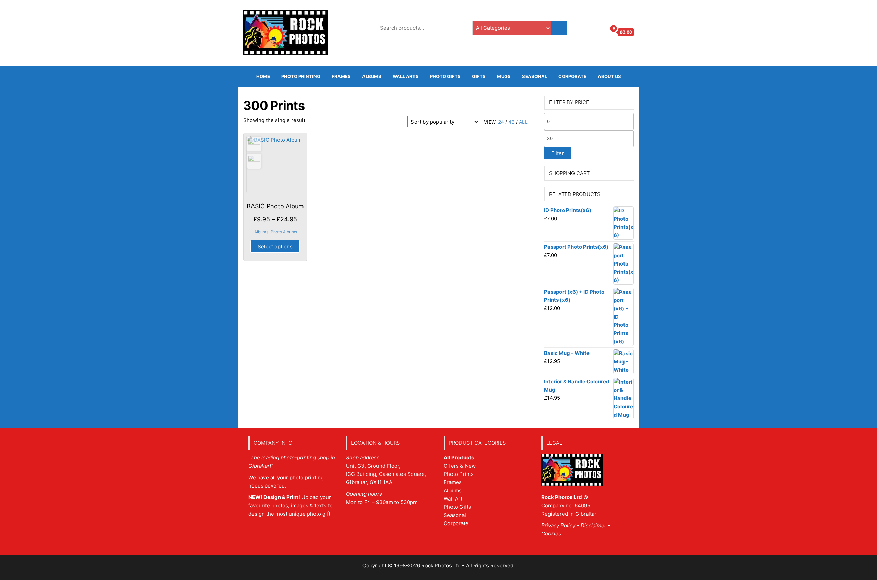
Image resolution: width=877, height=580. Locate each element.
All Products (459, 457)
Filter (557, 153)
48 (511, 122)
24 (501, 122)
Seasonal (534, 76)
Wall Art (453, 498)
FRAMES (341, 76)
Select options (275, 246)
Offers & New (460, 465)
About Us (609, 76)
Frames (453, 482)
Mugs (504, 76)
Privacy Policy (558, 525)
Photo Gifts (445, 76)
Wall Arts (406, 76)
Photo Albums (284, 231)
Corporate (572, 76)
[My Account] (599, 32)
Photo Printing (300, 76)
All (523, 122)
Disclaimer (593, 525)
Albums (371, 76)
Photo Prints (459, 474)
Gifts (479, 76)
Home (263, 76)
